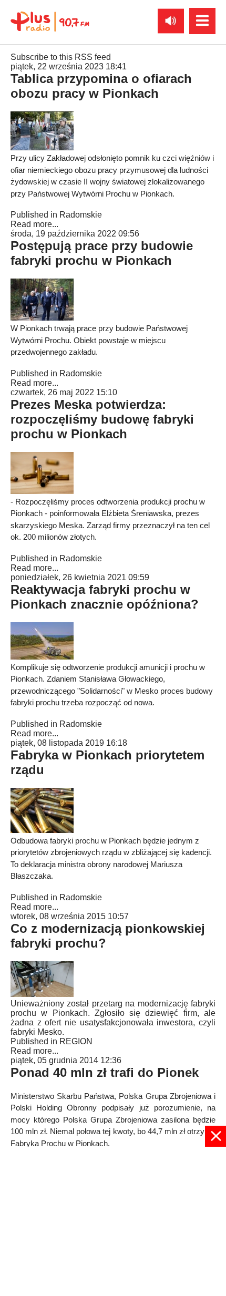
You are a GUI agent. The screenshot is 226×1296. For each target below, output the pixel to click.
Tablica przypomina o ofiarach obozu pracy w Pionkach (101, 85)
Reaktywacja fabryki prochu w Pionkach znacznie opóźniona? (105, 596)
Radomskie (80, 214)
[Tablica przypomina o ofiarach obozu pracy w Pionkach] (42, 147)
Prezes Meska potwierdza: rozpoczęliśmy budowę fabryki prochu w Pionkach (102, 419)
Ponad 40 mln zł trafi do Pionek (105, 1072)
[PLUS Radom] (50, 21)
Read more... (34, 224)
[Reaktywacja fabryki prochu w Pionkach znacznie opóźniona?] (42, 656)
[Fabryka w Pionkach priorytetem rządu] (42, 830)
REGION (76, 1041)
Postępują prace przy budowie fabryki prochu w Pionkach (102, 253)
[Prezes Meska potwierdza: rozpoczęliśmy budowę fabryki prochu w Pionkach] (42, 491)
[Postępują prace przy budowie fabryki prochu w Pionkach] (42, 317)
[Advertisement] (113, 1220)
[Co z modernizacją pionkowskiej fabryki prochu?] (42, 994)
